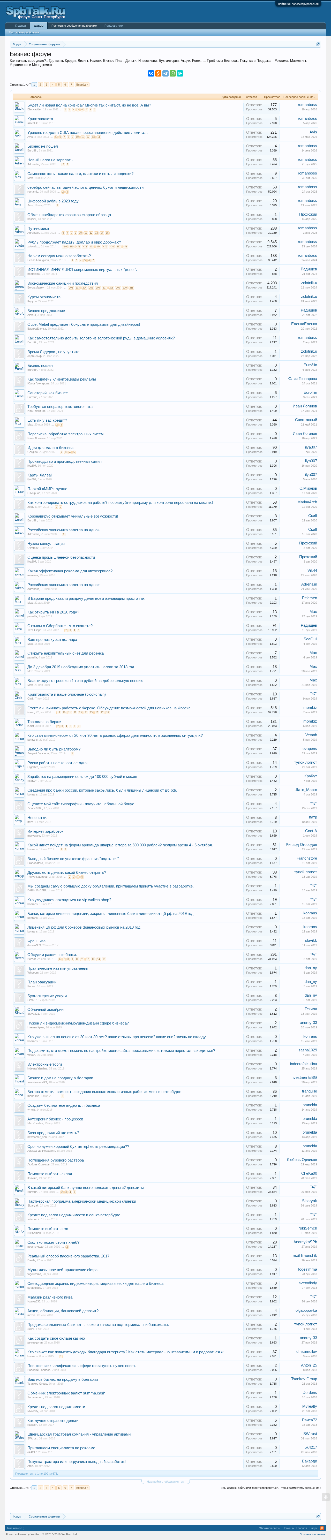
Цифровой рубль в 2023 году (53, 201)
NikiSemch (34, 1232)
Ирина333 (33, 1301)
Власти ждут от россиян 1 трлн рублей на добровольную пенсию (85, 681)
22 (75, 712)
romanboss (307, 105)
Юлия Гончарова (38, 383)
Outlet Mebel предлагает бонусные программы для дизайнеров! (83, 324)
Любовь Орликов (38, 1164)
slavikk (311, 940)
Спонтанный (306, 420)
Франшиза (36, 941)
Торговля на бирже (44, 722)
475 (105, 246)
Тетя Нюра (34, 630)
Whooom (33, 972)
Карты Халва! (39, 475)
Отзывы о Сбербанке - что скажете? (60, 626)
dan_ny (311, 968)
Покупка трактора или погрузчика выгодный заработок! (76, 1462)
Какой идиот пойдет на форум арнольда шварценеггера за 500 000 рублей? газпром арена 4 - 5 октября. (120, 845)
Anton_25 (309, 1365)
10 (77, 137)
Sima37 (32, 1000)
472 (85, 246)
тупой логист (305, 762)
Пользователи (113, 25)
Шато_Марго (306, 790)
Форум (38, 25)
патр (30, 821)
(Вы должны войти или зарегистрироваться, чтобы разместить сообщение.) (271, 1487)
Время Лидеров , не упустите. (53, 352)
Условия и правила (312, 1534)
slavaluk (32, 123)
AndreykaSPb (305, 1242)
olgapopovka (306, 1310)
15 (107, 233)
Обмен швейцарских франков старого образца (69, 215)
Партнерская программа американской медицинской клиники (81, 1201)
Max (30, 177)
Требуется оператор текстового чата (60, 407)
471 (78, 246)
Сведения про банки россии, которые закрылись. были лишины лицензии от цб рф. (102, 790)
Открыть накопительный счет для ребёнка (65, 653)
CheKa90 (309, 1173)
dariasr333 (34, 945)
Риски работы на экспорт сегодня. (57, 763)
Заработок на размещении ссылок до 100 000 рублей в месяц (82, 777)
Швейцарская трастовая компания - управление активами (79, 1434)
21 (69, 712)
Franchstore (35, 862)
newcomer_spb (37, 1137)
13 (93, 137)
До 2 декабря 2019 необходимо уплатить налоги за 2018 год (80, 667)
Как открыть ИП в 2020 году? (53, 612)
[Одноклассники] (158, 73)
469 (65, 246)
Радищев (309, 269)
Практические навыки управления (57, 968)
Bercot (31, 958)
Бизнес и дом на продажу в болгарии (60, 1078)
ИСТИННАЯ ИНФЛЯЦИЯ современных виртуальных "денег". (82, 270)
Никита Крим (35, 1027)
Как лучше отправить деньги (52, 1420)
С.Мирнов (33, 493)
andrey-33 (308, 1023)
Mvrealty (32, 1411)
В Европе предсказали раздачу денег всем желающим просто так (86, 598)
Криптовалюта (40, 119)
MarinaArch (307, 502)
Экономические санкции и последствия (62, 283)
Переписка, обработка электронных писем (65, 434)
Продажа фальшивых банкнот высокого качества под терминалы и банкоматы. (98, 1325)
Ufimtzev (33, 547)
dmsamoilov (306, 1351)
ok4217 (32, 1452)
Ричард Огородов (301, 845)
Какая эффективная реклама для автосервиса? (69, 571)
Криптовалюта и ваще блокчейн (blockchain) (66, 694)
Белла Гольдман (38, 260)
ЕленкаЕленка (36, 328)
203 (78, 287)
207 (105, 287)
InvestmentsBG (37, 1082)
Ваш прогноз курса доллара (52, 640)
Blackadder (34, 109)
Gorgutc (32, 451)
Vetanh (311, 735)
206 (98, 287)
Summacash (35, 1397)
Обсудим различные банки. (52, 955)
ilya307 (311, 447)
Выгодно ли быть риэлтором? (53, 749)
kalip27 (31, 219)
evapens (310, 749)
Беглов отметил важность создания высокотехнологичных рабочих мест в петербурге (104, 1092)
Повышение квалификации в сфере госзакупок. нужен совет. (81, 1366)
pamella (32, 616)
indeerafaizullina (37, 1068)
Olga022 (32, 767)
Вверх (314, 1528)
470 (71, 246)
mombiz (310, 707)
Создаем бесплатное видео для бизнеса (63, 1105)
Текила (311, 1009)
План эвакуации (41, 982)
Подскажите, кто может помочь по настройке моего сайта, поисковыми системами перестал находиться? (121, 1051)
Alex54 (31, 314)
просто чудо (35, 1246)
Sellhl (30, 1328)
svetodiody (34, 1287)
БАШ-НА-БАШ (36, 890)
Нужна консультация (46, 544)
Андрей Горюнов (38, 753)
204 (84, 287)
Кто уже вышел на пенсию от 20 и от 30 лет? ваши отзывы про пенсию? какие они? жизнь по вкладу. (117, 1037)
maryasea (33, 835)
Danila (31, 1260)
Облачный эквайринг (46, 1009)
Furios (31, 986)
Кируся (32, 301)
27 (102, 712)
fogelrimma (34, 1274)
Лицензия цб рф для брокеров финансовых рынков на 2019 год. (84, 927)
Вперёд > (82, 84)
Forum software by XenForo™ (42, 1534)
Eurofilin (32, 150)
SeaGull (310, 639)
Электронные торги (44, 1064)
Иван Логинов (36, 410)
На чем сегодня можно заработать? (59, 256)
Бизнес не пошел (42, 146)
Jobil (30, 506)
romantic (32, 191)
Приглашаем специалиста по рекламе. (61, 1448)
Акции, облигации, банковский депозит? (63, 1311)
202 (71, 287)
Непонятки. (37, 818)
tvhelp (31, 1109)
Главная (20, 25)
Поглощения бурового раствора (55, 1160)
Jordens (310, 1393)
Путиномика (38, 228)
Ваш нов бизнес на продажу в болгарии (62, 1379)
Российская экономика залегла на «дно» (63, 530)
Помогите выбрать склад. (50, 1174)
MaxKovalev (35, 1123)
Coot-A (311, 831)
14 (98, 137)
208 (111, 287)
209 (118, 287)
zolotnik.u (33, 246)
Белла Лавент (36, 287)
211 (131, 287)
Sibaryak (33, 1205)
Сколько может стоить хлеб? (53, 1242)
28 (107, 712)
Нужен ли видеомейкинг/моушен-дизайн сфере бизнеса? (78, 1023)
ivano (30, 712)
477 (119, 246)
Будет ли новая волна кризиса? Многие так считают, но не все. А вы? (89, 105)
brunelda (310, 1105)
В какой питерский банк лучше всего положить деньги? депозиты (85, 1188)
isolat (30, 725)
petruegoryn (35, 1342)
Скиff (312, 516)
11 (82, 137)
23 (80, 712)
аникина (32, 575)
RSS (322, 1528)
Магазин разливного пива (49, 1297)
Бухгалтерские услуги (47, 996)
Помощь (288, 1528)
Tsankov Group (37, 1383)
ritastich (32, 1424)
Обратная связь (269, 1528)
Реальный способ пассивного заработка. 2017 (68, 1256)
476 (112, 246)
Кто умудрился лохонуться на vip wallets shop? (69, 900)
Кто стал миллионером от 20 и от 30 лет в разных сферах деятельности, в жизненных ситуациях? (115, 735)
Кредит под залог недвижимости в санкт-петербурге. (74, 1215)
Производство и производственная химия (64, 461)
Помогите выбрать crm (47, 1229)
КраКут (31, 780)
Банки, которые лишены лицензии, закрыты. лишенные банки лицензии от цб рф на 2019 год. (110, 914)
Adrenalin (33, 164)
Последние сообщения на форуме (74, 25)
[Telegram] (165, 73)
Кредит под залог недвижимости (56, 1407)
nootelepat (33, 273)
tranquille (309, 1091)
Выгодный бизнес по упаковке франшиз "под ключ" (73, 859)
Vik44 (312, 570)
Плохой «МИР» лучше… (49, 489)
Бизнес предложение (46, 311)
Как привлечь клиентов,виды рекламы (61, 379)
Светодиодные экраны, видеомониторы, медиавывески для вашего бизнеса (95, 1283)
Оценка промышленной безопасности (61, 557)
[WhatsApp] (173, 73)
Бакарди (309, 1461)
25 (91, 712)
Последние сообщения (24, 32)
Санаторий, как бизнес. (48, 393)
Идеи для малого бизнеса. (50, 448)
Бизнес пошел (40, 365)
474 (98, 246)
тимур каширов (37, 876)
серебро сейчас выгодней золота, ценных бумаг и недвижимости (85, 187)
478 (125, 246)
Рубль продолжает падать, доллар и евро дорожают (74, 242)
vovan (31, 1054)
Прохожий (308, 214)
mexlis (31, 1315)
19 (58, 712)
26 (96, 712)
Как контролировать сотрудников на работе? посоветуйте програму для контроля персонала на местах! (120, 502)
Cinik (30, 698)
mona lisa (33, 1095)
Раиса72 (309, 1420)
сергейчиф (34, 356)
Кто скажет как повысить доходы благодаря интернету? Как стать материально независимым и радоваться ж (125, 1352)
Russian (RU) (16, 1528)
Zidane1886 (34, 808)
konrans (32, 739)
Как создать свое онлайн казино (56, 1338)
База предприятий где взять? (53, 1133)
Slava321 (33, 1013)
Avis (30, 136)
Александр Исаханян (41, 1150)
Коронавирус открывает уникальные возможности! (72, 516)
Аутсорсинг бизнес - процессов (55, 1119)
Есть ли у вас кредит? (47, 420)
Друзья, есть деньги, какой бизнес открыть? (66, 872)
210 (125, 287)
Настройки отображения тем (165, 1481)
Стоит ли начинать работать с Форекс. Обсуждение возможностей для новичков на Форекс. (109, 708)
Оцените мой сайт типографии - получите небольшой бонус (80, 804)
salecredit (33, 1219)
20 (64, 712)
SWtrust (32, 1438)
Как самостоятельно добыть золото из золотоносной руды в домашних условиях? (101, 338)
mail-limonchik (305, 1256)
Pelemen (309, 598)
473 (92, 246)
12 (88, 137)
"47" (313, 694)
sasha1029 (307, 1050)
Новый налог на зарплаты (50, 160)
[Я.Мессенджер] (180, 73)
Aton (30, 1465)
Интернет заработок (45, 831)
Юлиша (32, 1178)
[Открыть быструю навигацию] (318, 44)
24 (86, 712)
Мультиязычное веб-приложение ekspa (62, 1270)
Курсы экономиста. (44, 297)
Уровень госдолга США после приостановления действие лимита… (87, 133)
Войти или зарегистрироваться (298, 3)
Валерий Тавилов (38, 1369)
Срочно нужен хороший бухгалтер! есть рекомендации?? (78, 1146)
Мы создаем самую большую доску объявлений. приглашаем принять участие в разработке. (110, 886)
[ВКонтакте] (151, 73)
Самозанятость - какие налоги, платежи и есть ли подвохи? (80, 174)
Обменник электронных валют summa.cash (66, 1393)
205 (91, 287)
